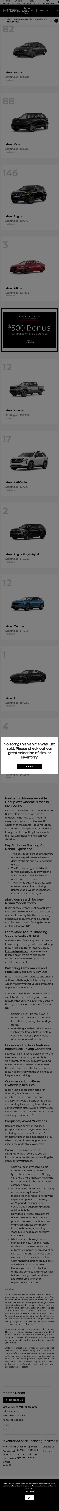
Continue (29, 766)
